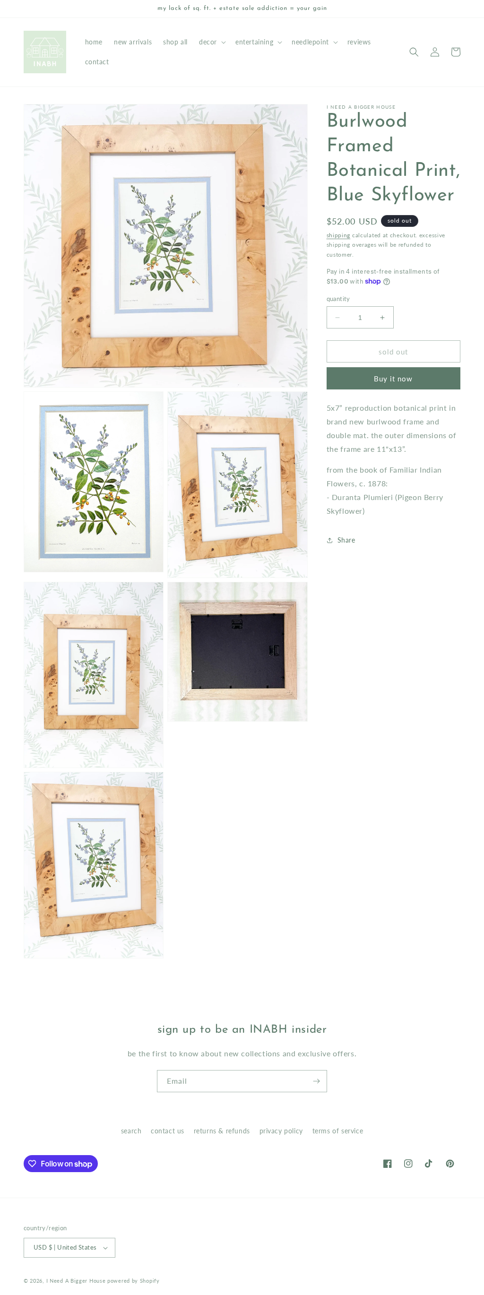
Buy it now (393, 378)
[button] (211, 42)
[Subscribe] (316, 1081)
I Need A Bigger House (76, 1281)
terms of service (337, 1131)
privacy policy (281, 1131)
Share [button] (346, 540)
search (131, 1131)
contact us (167, 1131)
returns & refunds (222, 1131)
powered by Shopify (133, 1281)
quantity (338, 298)
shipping (339, 235)
